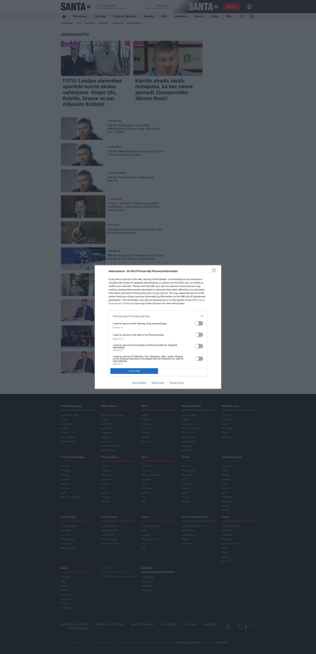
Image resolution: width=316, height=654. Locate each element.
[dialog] (158, 327)
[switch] (199, 323)
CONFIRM (134, 371)
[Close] (215, 271)
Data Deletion (139, 382)
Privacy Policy (177, 382)
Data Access (158, 382)
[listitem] (158, 316)
